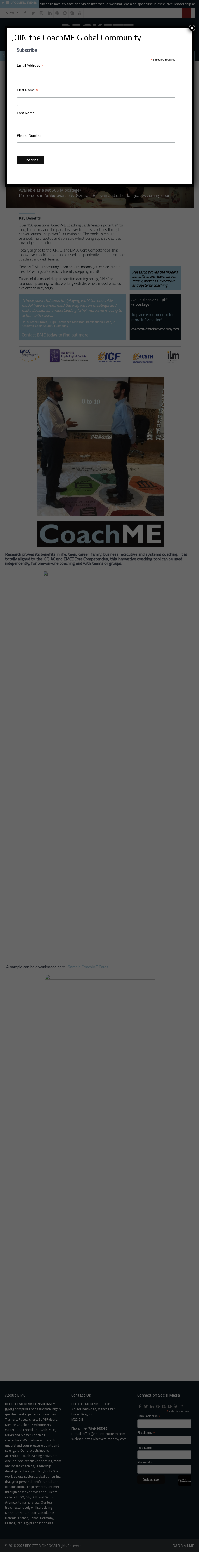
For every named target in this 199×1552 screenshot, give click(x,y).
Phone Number (29, 135)
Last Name (26, 113)
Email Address (30, 65)
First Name (27, 90)
